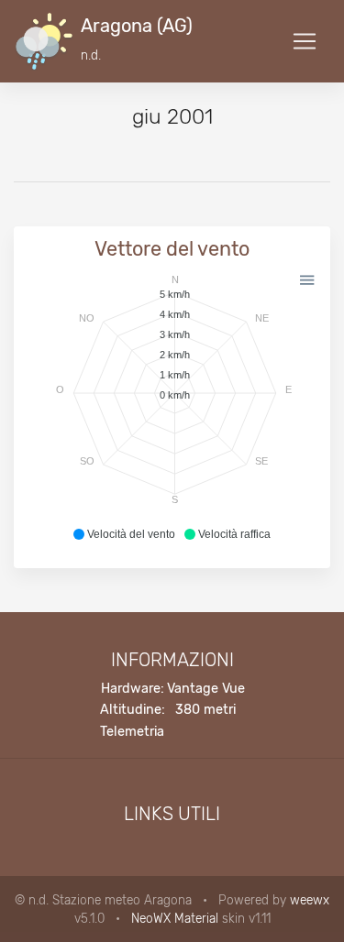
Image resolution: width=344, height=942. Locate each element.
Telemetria (132, 731)
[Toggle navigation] (304, 41)
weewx (309, 900)
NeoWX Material (174, 918)
